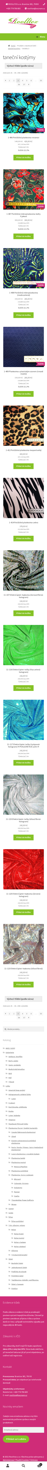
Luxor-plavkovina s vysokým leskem (25, 1154)
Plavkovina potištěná (19, 1171)
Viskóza (14, 1288)
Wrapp (13, 1204)
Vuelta (16, 1196)
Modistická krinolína (17, 1069)
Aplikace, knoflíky (15, 1056)
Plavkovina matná (18, 1162)
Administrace (8, 1460)
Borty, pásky (13, 1061)
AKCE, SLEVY (10, 1048)
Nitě (10, 1073)
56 (19, 84)
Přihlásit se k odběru (16, 1439)
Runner (17, 1192)
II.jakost (12, 1103)
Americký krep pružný (17, 1090)
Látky (8, 1086)
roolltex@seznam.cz (18, 1395)
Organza (12, 1120)
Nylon (13, 1230)
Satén (11, 1213)
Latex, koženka (14, 1115)
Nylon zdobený (20, 1246)
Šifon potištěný (17, 1221)
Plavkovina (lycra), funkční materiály (23, 1128)
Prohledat (23, 1466)
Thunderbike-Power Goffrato (22, 1200)
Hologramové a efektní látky (20, 1094)
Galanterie (10, 1052)
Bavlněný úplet (17, 1263)
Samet (11, 1209)
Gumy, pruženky (15, 1065)
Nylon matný (19, 1238)
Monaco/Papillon (20, 1167)
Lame (13, 1099)
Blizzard (17, 1179)
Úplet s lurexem (17, 1284)
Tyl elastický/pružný (19, 1255)
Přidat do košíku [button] (23, 157)
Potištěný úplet (17, 1276)
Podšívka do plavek (18, 1272)
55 (41, 80)
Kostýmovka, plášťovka (18, 1107)
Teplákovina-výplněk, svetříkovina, (25, 1280)
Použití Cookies (22, 1460)
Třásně (11, 1082)
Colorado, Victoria (21, 1183)
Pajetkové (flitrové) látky (18, 1124)
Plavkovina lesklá (18, 1158)
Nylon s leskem (20, 1242)
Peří (10, 1078)
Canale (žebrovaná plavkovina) (23, 1132)
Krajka (11, 1111)
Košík (36, 1463)
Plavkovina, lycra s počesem (22, 1175)
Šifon (11, 1217)
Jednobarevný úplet (19, 1267)
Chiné (13, 1136)
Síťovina (14, 1251)
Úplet (11, 1259)
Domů (13, 46)
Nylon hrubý (19, 1234)
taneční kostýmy (14, 48)
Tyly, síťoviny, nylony (17, 1225)
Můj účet (8, 1466)
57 (24, 84)
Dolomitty (18, 1188)
